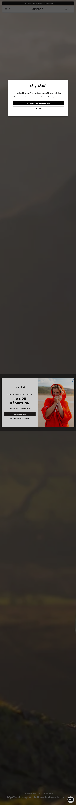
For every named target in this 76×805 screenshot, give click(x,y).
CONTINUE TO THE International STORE (38, 103)
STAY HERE (38, 109)
